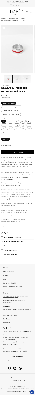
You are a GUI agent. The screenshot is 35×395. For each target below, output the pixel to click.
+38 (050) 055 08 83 (9, 309)
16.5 (22, 121)
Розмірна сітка (6, 145)
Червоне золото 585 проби (11, 107)
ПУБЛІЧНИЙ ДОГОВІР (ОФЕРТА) (13, 287)
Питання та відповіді (9, 283)
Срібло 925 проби (9, 103)
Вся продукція (11, 18)
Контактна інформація (12, 391)
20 (4, 128)
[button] (3, 12)
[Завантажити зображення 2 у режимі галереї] (17, 79)
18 (10, 125)
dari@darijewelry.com (10, 300)
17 (28, 121)
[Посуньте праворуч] (33, 79)
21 (16, 128)
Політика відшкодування (27, 388)
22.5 (4, 132)
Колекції (5, 275)
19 (23, 125)
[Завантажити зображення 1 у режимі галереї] (8, 79)
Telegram (9, 315)
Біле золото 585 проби (10, 110)
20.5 (10, 128)
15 (3, 121)
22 (29, 128)
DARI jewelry (17, 386)
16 (16, 121)
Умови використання (24, 391)
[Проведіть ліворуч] (2, 79)
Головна (3, 18)
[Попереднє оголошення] (3, 3)
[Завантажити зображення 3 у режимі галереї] (26, 79)
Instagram (6, 322)
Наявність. (9, 179)
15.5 (10, 121)
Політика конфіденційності (13, 388)
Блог (4, 279)
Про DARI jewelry (8, 271)
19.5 (29, 125)
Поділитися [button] (6, 226)
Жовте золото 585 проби (11, 114)
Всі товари (20, 18)
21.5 (23, 128)
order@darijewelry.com (10, 297)
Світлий (5, 139)
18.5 (16, 125)
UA (23, 11)
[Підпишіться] (27, 361)
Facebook (6, 319)
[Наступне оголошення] (32, 3)
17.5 (4, 125)
